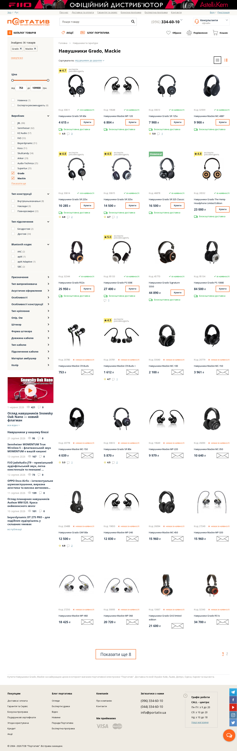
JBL (19, 123)
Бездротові (24, 228)
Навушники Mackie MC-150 (208, 365)
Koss (20, 148)
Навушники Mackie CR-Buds (74, 365)
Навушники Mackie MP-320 (208, 532)
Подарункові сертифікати (21, 717)
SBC (20, 266)
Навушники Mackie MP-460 (73, 615)
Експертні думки (61, 706)
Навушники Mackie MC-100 (163, 365)
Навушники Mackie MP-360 (118, 615)
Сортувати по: (66, 60)
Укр (9, 12)
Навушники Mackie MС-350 (208, 449)
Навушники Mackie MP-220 (163, 449)
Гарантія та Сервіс (17, 706)
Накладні (23, 206)
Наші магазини (200, 722)
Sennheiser (24, 128)
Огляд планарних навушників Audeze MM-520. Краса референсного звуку (28, 502)
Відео (55, 711)
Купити (87, 122)
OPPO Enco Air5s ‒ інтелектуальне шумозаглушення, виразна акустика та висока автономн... (30, 484)
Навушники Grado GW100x (73, 532)
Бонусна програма (17, 711)
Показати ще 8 (115, 654)
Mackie (22, 178)
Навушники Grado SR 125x (163, 116)
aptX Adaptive (25, 261)
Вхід (212, 12)
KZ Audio (22, 133)
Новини (56, 717)
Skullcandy (23, 153)
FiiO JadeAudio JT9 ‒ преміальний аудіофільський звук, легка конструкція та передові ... (30, 465)
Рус (16, 12)
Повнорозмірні (26, 211)
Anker (21, 158)
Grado (21, 173)
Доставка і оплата (17, 700)
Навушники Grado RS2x (71, 282)
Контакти (101, 706)
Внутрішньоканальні (29, 201)
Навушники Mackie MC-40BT (209, 116)
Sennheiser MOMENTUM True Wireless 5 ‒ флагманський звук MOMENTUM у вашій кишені (29, 447)
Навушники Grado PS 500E (118, 282)
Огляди (56, 700)
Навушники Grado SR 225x (73, 199)
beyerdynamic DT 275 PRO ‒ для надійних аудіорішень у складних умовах (28, 520)
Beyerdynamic (25, 143)
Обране (176, 32)
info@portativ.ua (153, 712)
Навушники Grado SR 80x (117, 449)
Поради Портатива (62, 722)
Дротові (22, 233)
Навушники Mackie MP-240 (118, 532)
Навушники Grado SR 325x (118, 199)
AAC (20, 251)
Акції (69, 32)
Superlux (22, 168)
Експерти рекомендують (31, 105)
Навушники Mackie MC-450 (163, 532)
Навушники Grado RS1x (207, 615)
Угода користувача (18, 722)
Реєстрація (224, 12)
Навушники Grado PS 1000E (209, 282)
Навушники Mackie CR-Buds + (120, 365)
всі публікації (14, 529)
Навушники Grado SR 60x (72, 116)
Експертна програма (63, 728)
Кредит (11, 728)
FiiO (19, 138)
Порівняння (200, 32)
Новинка (22, 100)
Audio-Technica (26, 163)
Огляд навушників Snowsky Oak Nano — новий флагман (30, 416)
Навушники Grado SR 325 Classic (166, 199)
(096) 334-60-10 (152, 701)
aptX (20, 256)
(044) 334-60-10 (152, 707)
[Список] (226, 60)
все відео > (13, 425)
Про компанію (104, 700)
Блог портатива (98, 32)
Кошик (224, 32)
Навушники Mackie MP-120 (118, 116)
